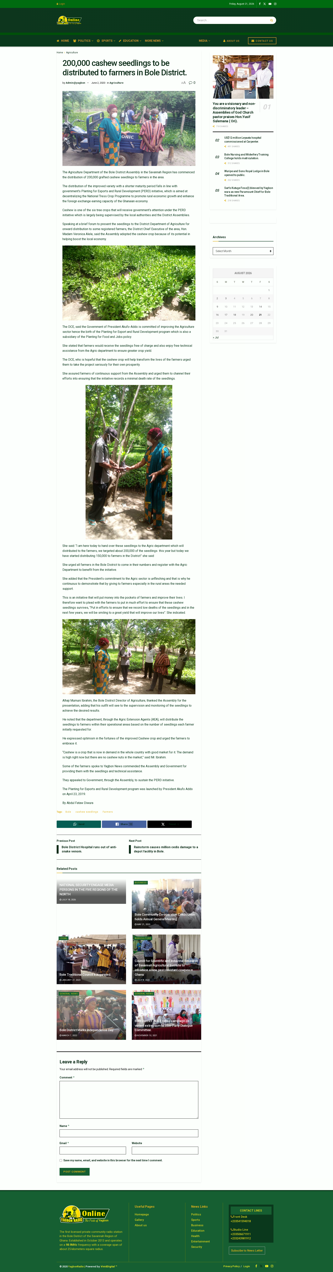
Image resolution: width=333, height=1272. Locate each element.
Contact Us (264, 41)
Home (65, 40)
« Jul (216, 337)
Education (131, 40)
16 (217, 314)
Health (195, 1236)
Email (64, 1143)
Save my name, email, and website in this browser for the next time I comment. (113, 1160)
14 (260, 306)
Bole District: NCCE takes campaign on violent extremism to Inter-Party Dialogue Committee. (164, 1025)
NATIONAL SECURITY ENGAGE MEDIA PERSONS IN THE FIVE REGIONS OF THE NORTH (89, 889)
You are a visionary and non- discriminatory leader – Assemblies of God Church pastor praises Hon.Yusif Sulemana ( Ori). (234, 112)
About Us (233, 41)
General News (69, 993)
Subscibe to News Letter (247, 1250)
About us (141, 1225)
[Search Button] (272, 20)
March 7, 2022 (69, 1035)
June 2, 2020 (98, 82)
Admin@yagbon (75, 82)
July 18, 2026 (68, 899)
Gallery (139, 1220)
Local (63, 938)
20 (251, 314)
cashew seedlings (87, 812)
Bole (68, 812)
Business (141, 882)
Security (196, 1247)
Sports (107, 40)
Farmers (108, 812)
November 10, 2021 (146, 1035)
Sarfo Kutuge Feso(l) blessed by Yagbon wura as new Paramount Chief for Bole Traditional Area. (248, 191)
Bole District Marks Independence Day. (87, 1030)
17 (226, 314)
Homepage (142, 1214)
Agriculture (72, 52)
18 (234, 314)
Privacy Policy (231, 1266)
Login (62, 4)
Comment (67, 1077)
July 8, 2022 (143, 980)
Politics (84, 40)
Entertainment (200, 1241)
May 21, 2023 (143, 924)
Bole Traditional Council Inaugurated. (85, 974)
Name (65, 1126)
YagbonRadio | (76, 1266)
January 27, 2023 (70, 980)
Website (137, 1143)
